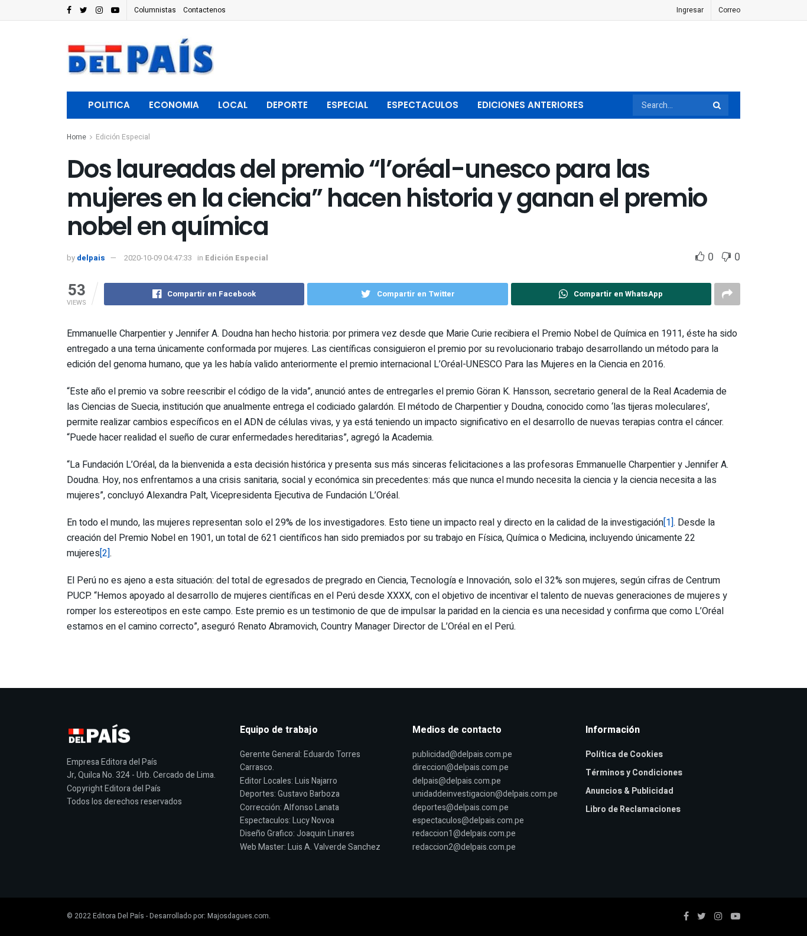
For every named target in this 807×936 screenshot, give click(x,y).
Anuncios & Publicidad (629, 791)
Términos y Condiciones (633, 773)
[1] (668, 523)
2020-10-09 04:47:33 (158, 257)
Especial (347, 105)
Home (76, 137)
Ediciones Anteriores (530, 105)
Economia (174, 105)
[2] (105, 553)
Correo (729, 10)
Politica (109, 105)
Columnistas (155, 10)
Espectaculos (422, 105)
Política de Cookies (624, 754)
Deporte (287, 105)
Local (233, 105)
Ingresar (690, 10)
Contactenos (204, 10)
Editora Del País (118, 916)
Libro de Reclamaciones (633, 809)
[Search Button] (717, 105)
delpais (91, 257)
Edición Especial (123, 137)
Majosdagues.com (238, 916)
